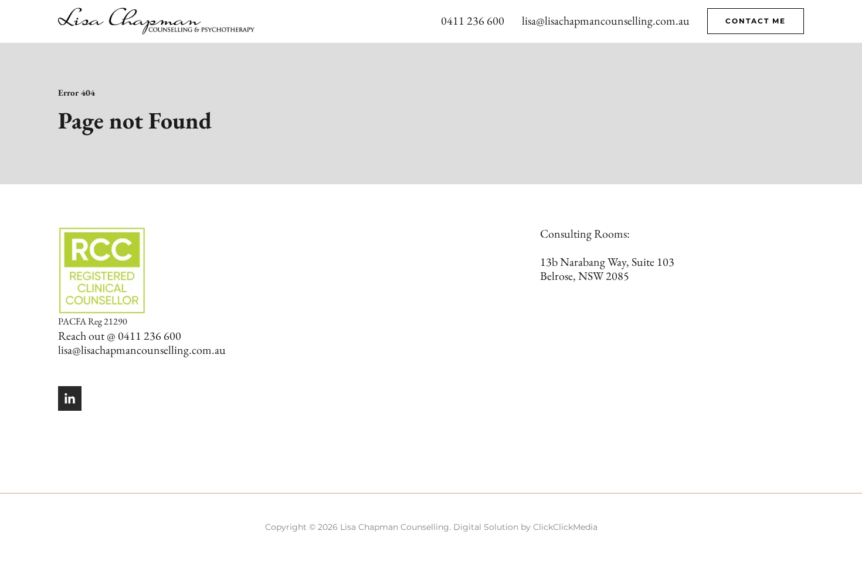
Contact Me (755, 20)
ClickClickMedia (565, 527)
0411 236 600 (472, 20)
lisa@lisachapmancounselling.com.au (606, 20)
